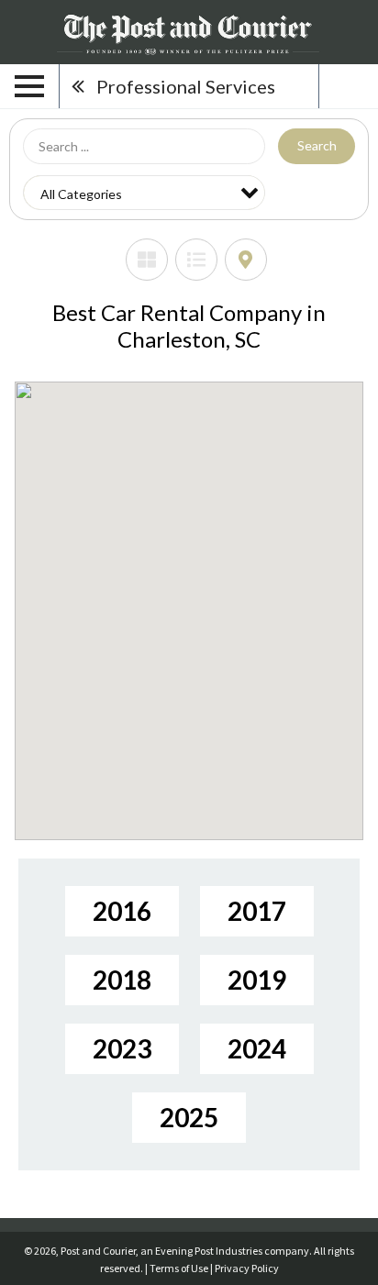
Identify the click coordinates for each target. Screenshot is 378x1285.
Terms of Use (179, 1268)
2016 (122, 910)
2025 (189, 1117)
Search (317, 145)
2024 (257, 1048)
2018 (122, 979)
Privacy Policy (247, 1268)
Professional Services (185, 86)
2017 (257, 910)
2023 (122, 1048)
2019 (257, 979)
